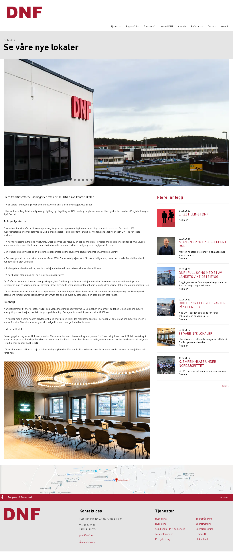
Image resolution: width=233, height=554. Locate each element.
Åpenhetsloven (87, 541)
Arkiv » (225, 385)
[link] (81, 497)
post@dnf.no (86, 535)
